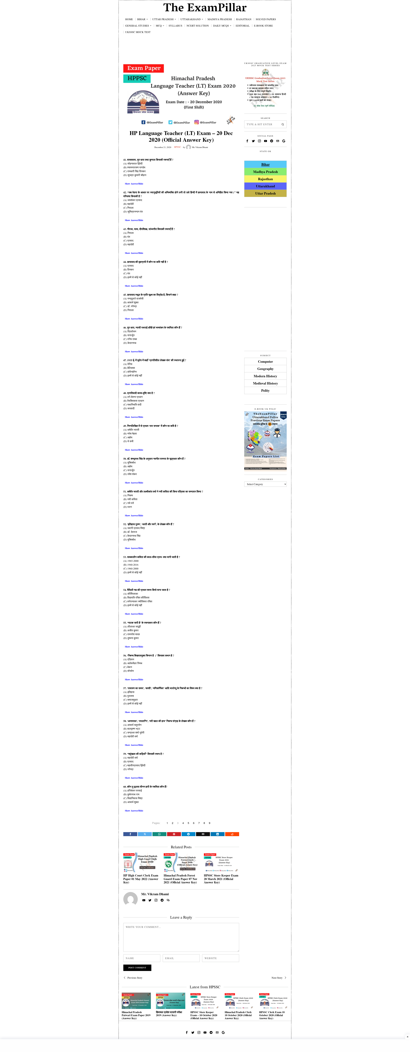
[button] (283, 124)
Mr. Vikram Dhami (200, 147)
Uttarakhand (265, 186)
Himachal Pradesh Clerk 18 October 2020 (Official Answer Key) (238, 1015)
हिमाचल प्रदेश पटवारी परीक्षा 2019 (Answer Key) (169, 1014)
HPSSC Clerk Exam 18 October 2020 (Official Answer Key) (272, 1015)
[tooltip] (130, 834)
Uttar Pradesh (265, 193)
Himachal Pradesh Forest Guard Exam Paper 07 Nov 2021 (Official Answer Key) (180, 879)
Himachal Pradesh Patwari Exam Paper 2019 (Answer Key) (136, 1015)
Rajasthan (265, 178)
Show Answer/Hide (134, 183)
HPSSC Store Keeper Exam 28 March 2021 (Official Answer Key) (221, 879)
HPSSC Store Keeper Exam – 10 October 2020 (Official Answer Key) (203, 1015)
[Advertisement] (205, 51)
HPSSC (177, 146)
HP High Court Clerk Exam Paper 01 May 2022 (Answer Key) (140, 879)
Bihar (265, 164)
